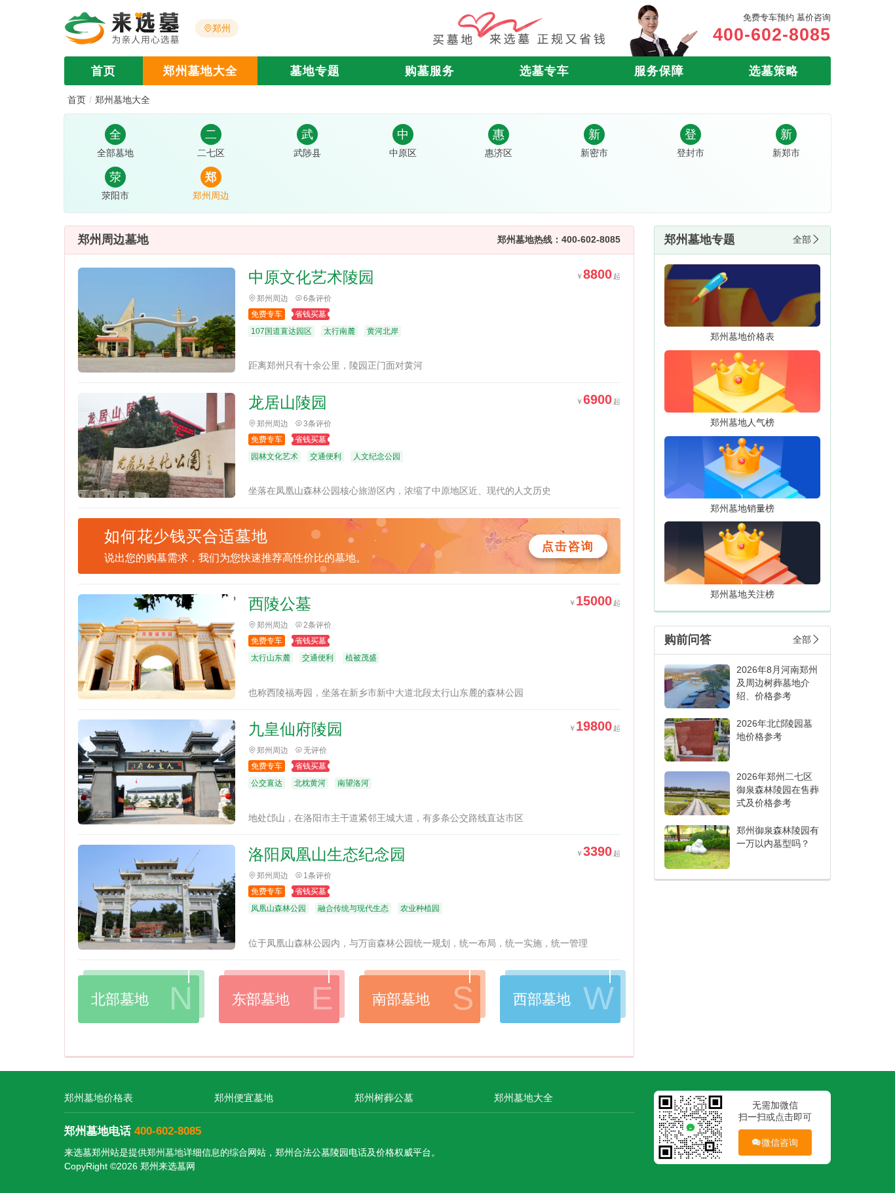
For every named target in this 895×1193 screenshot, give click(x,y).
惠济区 (498, 153)
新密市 (594, 153)
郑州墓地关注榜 (742, 594)
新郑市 (786, 153)
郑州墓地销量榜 (742, 508)
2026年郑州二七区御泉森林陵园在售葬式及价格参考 (777, 789)
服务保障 (659, 70)
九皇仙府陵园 (295, 729)
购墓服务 (430, 70)
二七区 (211, 153)
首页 (103, 70)
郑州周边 (211, 195)
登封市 (690, 153)
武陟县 (307, 153)
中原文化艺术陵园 (311, 277)
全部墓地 (115, 153)
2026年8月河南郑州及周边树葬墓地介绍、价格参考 (777, 682)
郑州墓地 (165, 1152)
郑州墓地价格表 (742, 336)
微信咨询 (780, 1142)
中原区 (403, 153)
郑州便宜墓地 (243, 1097)
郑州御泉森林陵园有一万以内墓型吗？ (777, 837)
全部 (802, 239)
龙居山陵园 (287, 402)
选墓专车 (544, 70)
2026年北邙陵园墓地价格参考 (774, 730)
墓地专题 (315, 70)
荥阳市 (115, 195)
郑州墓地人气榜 (742, 422)
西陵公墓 (279, 604)
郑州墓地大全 (200, 70)
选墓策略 (774, 70)
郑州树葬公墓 (383, 1097)
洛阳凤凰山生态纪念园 (327, 854)
